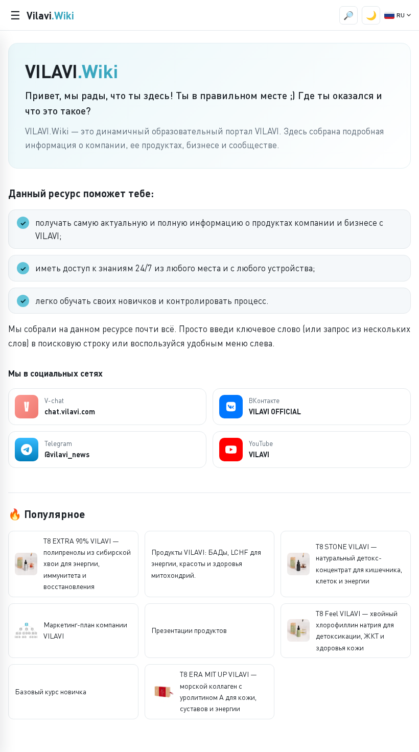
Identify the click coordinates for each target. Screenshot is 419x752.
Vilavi (50, 15)
